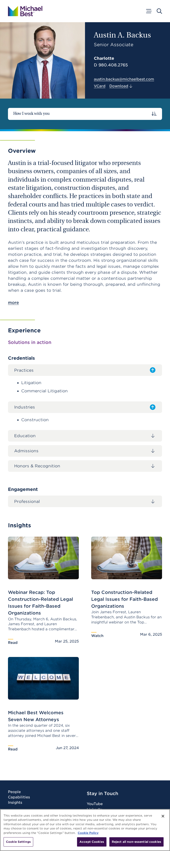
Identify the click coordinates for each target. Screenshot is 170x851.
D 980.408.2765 (111, 65)
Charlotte (104, 58)
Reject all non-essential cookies (136, 841)
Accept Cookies (91, 841)
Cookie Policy (88, 833)
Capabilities (19, 797)
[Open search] (159, 11)
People (14, 792)
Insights (15, 802)
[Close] (163, 816)
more (13, 302)
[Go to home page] (25, 11)
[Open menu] (148, 11)
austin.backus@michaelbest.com (124, 79)
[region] (85, 830)
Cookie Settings (18, 841)
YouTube (95, 804)
